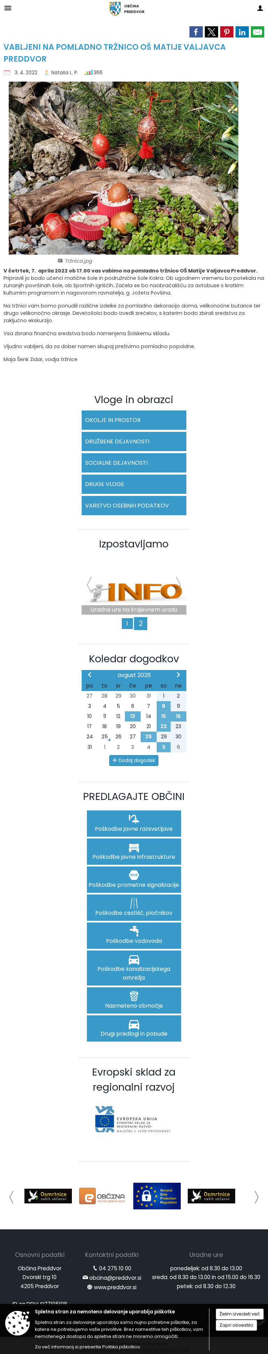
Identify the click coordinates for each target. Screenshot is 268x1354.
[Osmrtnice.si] (48, 1196)
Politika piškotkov (121, 1346)
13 (132, 716)
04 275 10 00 (115, 1268)
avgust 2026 (134, 675)
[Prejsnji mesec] (89, 674)
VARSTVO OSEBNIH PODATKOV (127, 506)
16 (178, 716)
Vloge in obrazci (133, 400)
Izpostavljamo (134, 544)
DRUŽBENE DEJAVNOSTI (117, 441)
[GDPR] (157, 1196)
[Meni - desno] (260, 8)
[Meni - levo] (8, 8)
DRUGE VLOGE (104, 484)
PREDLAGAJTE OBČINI (134, 796)
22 (164, 726)
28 (148, 736)
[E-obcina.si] (102, 1196)
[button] (11, 1197)
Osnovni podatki (40, 1255)
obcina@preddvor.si (115, 1278)
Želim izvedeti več (239, 1314)
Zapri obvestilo (236, 1325)
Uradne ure (206, 1255)
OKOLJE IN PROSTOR (113, 420)
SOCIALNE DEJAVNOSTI (116, 463)
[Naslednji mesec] (178, 674)
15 (163, 716)
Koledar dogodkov (134, 659)
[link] (196, 31)
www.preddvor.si (115, 1287)
